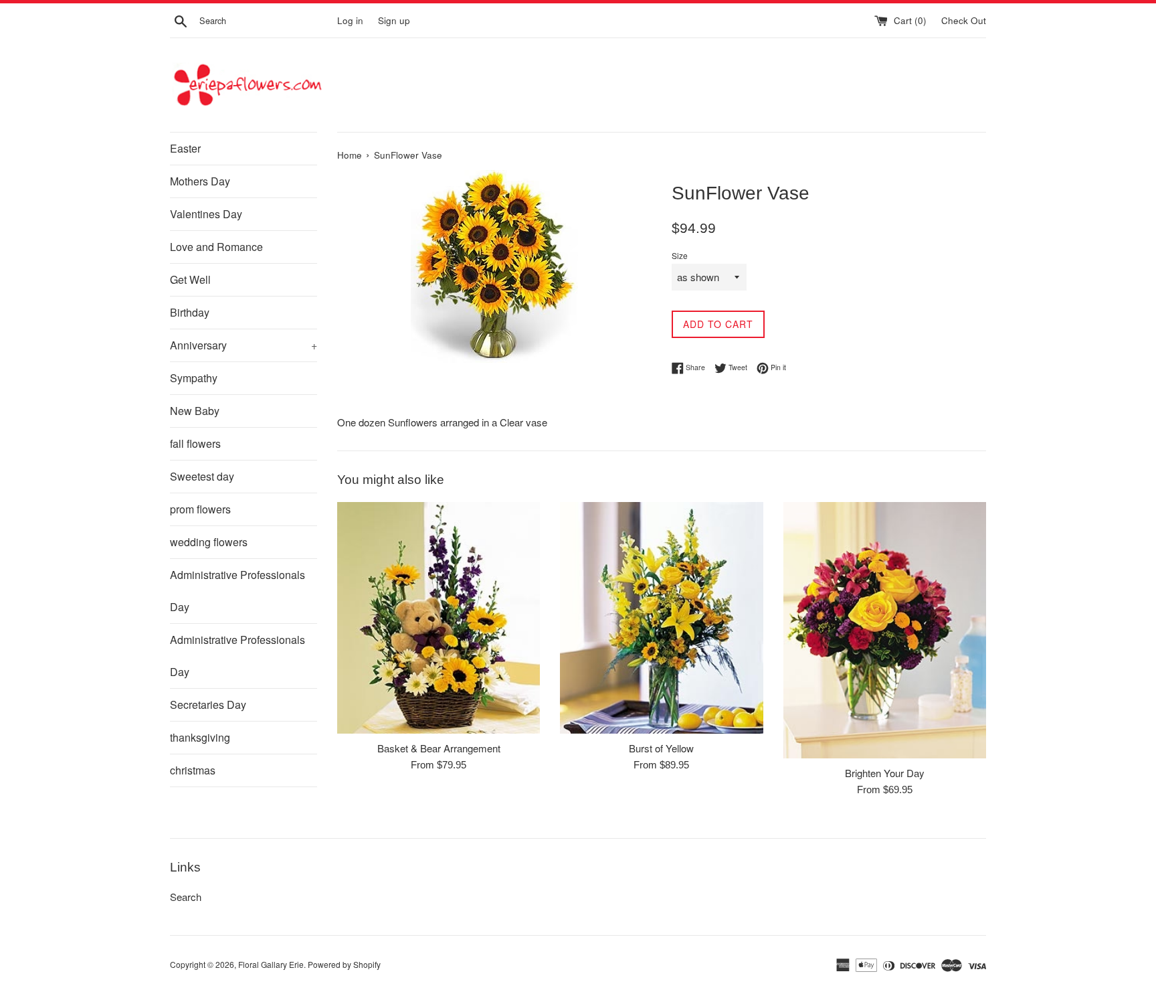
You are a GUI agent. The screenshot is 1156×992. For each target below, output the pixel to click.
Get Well (190, 279)
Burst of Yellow (661, 748)
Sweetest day (202, 476)
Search (185, 897)
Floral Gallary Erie (271, 964)
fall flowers (195, 443)
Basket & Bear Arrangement (438, 748)
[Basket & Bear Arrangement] (438, 618)
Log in (350, 20)
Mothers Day (200, 181)
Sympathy (193, 378)
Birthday (189, 312)
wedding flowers (209, 542)
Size (680, 255)
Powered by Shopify (344, 964)
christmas (192, 770)
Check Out (963, 20)
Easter (185, 148)
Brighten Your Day (885, 773)
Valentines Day (206, 214)
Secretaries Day (208, 704)
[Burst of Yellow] (661, 618)
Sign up (394, 20)
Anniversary (243, 345)
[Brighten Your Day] (884, 630)
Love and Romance (216, 246)
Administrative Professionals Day (237, 590)
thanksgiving (200, 737)
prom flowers (200, 509)
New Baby (194, 410)
